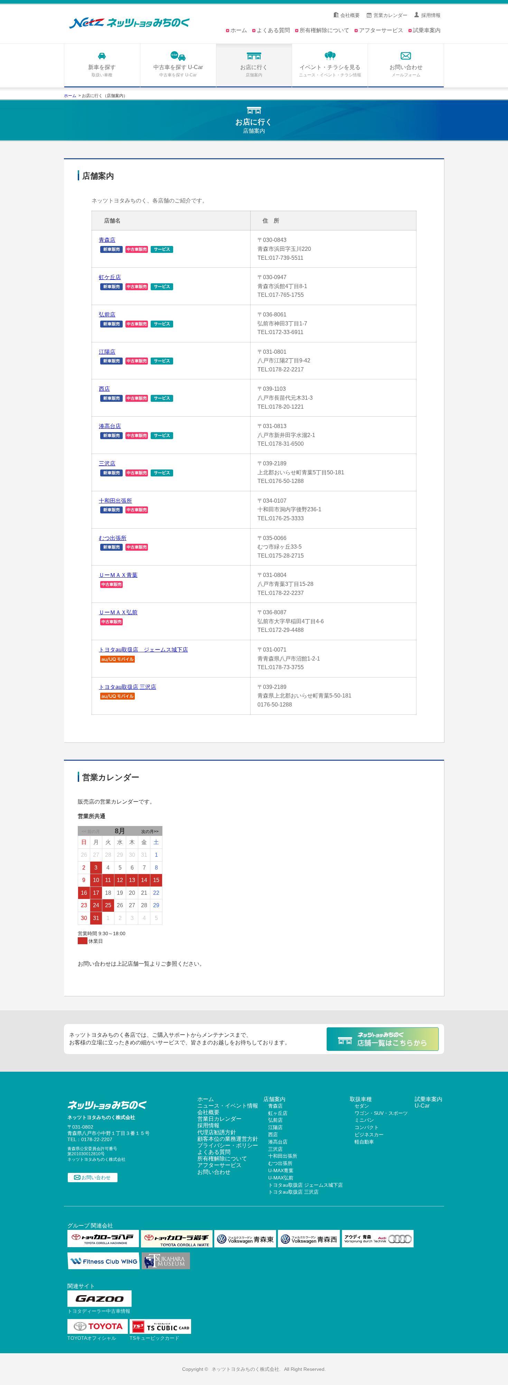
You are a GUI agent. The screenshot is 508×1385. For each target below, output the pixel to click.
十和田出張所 (115, 501)
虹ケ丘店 (110, 277)
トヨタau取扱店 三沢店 (127, 687)
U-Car (422, 1106)
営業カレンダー (390, 15)
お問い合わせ (96, 1177)
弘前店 (107, 314)
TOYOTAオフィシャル (91, 1338)
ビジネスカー (369, 1134)
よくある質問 (273, 30)
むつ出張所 (112, 538)
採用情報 (431, 15)
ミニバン (364, 1120)
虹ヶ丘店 (278, 1113)
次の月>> (150, 831)
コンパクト (367, 1127)
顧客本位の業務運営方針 (227, 1139)
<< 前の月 (91, 831)
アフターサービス (381, 30)
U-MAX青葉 (280, 1170)
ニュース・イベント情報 (227, 1106)
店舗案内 (274, 1099)
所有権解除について (324, 30)
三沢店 (107, 463)
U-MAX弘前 (280, 1177)
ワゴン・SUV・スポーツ (381, 1113)
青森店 (107, 240)
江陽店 (107, 352)
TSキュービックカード (154, 1338)
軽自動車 (364, 1142)
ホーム (239, 30)
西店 (104, 389)
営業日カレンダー (219, 1119)
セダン (362, 1106)
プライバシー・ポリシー (227, 1145)
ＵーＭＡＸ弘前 (118, 612)
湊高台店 (110, 426)
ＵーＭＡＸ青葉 (118, 575)
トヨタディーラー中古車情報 (98, 1311)
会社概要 (350, 15)
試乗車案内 (427, 30)
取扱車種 (361, 1099)
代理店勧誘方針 (216, 1132)
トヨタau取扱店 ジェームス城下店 (143, 650)
